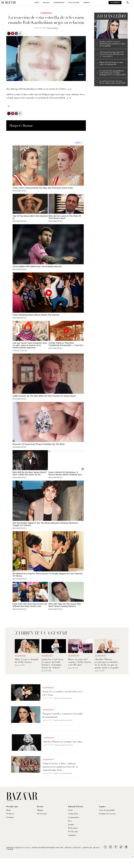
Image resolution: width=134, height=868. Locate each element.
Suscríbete (115, 2)
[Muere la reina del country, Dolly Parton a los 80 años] (80, 646)
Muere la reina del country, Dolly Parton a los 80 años (79, 662)
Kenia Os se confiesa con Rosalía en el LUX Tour (62, 693)
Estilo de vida (73, 2)
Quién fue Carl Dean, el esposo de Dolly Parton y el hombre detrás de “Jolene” (52, 663)
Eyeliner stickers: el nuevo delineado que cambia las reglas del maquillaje (112, 44)
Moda (37, 2)
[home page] (10, 2)
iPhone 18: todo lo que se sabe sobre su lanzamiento (111, 63)
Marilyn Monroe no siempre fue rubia (62, 741)
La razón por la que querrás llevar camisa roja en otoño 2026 (112, 82)
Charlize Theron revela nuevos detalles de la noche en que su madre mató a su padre (107, 663)
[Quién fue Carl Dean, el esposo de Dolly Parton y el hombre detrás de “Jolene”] (53, 646)
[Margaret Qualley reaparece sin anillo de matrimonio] (25, 714)
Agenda (86, 2)
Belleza (46, 2)
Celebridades (58, 2)
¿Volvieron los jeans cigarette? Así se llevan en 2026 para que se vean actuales (111, 54)
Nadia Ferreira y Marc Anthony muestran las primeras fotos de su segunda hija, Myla (60, 767)
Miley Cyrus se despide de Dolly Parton (27, 661)
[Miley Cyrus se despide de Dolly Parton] (27, 646)
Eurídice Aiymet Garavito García (63, 698)
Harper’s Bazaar (52, 28)
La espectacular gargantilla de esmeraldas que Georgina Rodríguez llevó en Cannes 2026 (112, 73)
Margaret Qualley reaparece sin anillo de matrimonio (63, 715)
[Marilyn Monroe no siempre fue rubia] (26, 742)
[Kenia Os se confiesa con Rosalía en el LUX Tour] (25, 692)
